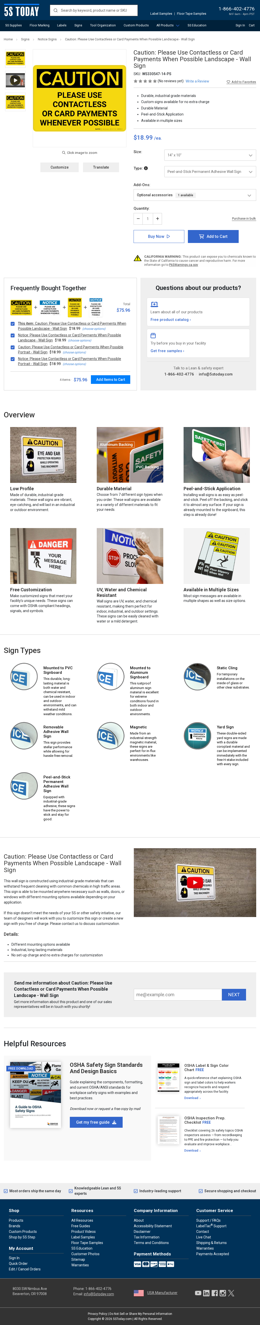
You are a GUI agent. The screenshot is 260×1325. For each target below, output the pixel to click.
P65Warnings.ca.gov (183, 265)
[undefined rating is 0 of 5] (146, 81)
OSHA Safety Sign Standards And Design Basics (106, 1068)
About (139, 1220)
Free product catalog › (171, 319)
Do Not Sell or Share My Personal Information (140, 1314)
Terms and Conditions (151, 1243)
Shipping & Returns (211, 1243)
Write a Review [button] (197, 81)
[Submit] (55, 10)
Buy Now (156, 236)
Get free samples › (167, 351)
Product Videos (83, 1232)
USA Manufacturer (162, 1293)
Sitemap (78, 1259)
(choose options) (93, 329)
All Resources (82, 1220)
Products (16, 1220)
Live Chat (203, 1237)
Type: (139, 168)
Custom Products (136, 25)
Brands (14, 1226)
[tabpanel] (200, 1082)
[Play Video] (15, 80)
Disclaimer (142, 1232)
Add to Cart (217, 236)
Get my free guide (93, 1122)
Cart (252, 25)
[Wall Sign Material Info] (146, 168)
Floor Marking (40, 25)
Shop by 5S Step (22, 1237)
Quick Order (18, 1264)
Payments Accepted (212, 1254)
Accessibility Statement (153, 1226)
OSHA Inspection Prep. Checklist (204, 1120)
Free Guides (80, 1226)
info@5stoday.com (216, 374)
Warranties (80, 1265)
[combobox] (94, 10)
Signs (78, 25)
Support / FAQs (208, 1220)
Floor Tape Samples (191, 13)
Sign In (240, 25)
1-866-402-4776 (237, 9)
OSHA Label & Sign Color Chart (206, 1067)
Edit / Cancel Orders (25, 1269)
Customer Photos (85, 1254)
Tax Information (146, 1237)
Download (191, 1098)
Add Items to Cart (110, 380)
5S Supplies (13, 25)
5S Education (197, 25)
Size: (138, 152)
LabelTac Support (211, 1225)
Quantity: (142, 208)
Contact (202, 1232)
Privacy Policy (97, 1314)
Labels (62, 25)
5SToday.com (122, 1319)
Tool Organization (103, 25)
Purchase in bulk (244, 218)
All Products (165, 25)
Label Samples (161, 13)
